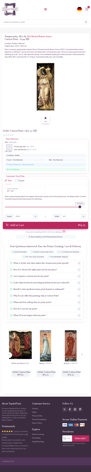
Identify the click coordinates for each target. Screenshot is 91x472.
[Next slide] (82, 355)
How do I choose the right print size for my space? (35, 270)
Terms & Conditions (39, 419)
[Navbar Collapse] (45, 9)
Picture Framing (38, 434)
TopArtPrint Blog (38, 442)
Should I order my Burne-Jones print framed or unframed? (38, 289)
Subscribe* (80, 438)
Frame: (15, 160)
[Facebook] (70, 409)
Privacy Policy (37, 416)
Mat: (56, 160)
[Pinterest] (80, 409)
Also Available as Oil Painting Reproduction (46, 237)
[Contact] (64, 232)
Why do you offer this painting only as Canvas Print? (36, 296)
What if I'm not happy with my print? (29, 315)
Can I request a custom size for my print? (31, 276)
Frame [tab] (21, 181)
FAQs (34, 412)
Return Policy (37, 423)
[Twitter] (64, 409)
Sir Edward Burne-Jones (39, 36)
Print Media (36, 438)
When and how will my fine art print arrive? (32, 302)
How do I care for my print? (25, 309)
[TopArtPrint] (10, 9)
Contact (35, 409)
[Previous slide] (9, 355)
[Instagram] (75, 409)
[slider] (80, 207)
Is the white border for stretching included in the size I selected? (41, 283)
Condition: (13, 155)
